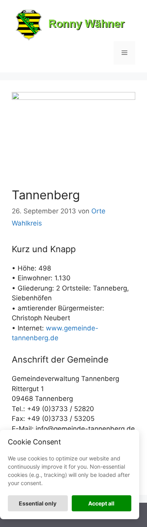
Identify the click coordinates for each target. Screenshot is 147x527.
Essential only (37, 503)
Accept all (101, 503)
